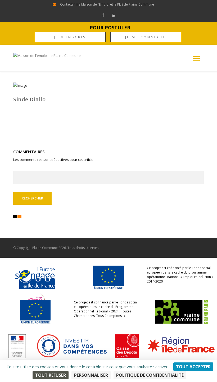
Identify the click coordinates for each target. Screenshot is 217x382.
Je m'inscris (70, 37)
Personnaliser (91, 375)
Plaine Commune (45, 247)
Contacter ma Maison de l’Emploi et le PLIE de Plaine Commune (107, 4)
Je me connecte (145, 37)
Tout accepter (193, 367)
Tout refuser (50, 375)
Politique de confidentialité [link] (150, 375)
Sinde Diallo (29, 99)
